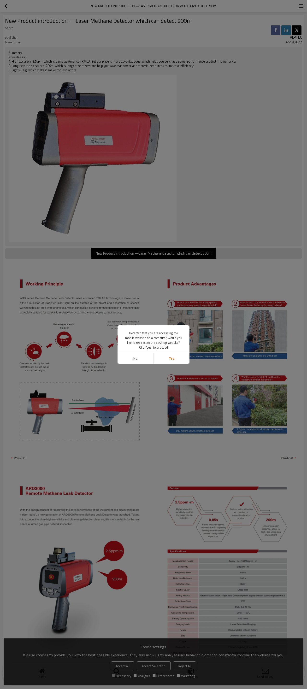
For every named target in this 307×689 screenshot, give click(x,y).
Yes (171, 358)
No (135, 358)
